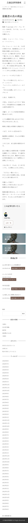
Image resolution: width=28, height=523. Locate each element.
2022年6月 (5, 509)
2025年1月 (5, 417)
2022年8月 (5, 503)
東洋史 (4, 330)
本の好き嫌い (6, 327)
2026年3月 (5, 376)
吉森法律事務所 (14, 2)
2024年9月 (5, 429)
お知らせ (4, 348)
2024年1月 (5, 453)
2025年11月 (5, 387)
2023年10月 (5, 462)
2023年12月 (5, 456)
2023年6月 (5, 474)
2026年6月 (5, 367)
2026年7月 (5, 364)
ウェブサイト (9, 227)
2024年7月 (5, 435)
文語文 (4, 324)
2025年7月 (5, 399)
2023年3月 (5, 482)
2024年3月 (5, 447)
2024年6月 (5, 438)
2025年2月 (5, 414)
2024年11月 (5, 423)
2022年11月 (5, 494)
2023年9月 (5, 465)
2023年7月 (5, 471)
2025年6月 (5, 402)
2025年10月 (5, 390)
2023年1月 (5, 488)
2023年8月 (5, 468)
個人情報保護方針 (6, 516)
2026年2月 (5, 379)
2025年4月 (5, 408)
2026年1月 (5, 382)
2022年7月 (5, 506)
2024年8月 (5, 432)
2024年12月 (5, 420)
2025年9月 (5, 393)
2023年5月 (5, 477)
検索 (3, 309)
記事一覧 (8, 223)
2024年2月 (5, 450)
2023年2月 (5, 485)
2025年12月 (5, 384)
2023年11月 (5, 459)
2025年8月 (5, 396)
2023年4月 (5, 479)
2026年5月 (5, 370)
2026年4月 (5, 373)
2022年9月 (5, 500)
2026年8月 (5, 361)
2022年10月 (5, 497)
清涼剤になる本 (6, 333)
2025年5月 (5, 405)
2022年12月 (5, 491)
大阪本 (4, 336)
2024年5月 (5, 441)
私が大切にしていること (12, 22)
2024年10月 (5, 426)
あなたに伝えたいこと (8, 345)
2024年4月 (5, 444)
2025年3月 (5, 411)
